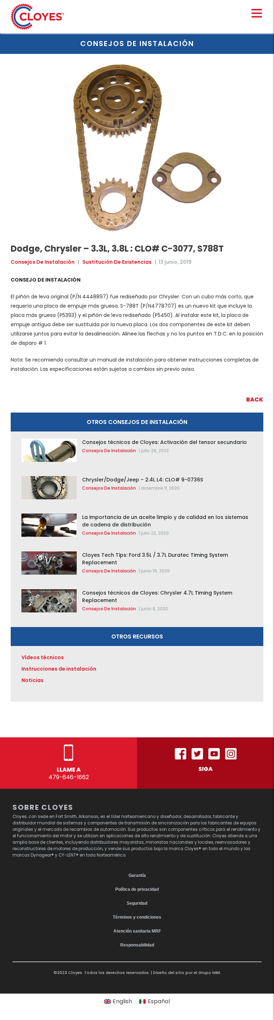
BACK (254, 399)
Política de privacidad (137, 889)
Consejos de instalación (43, 262)
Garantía (137, 875)
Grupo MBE (209, 972)
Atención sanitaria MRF (137, 931)
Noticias (32, 680)
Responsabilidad (137, 945)
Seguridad (137, 903)
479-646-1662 (69, 777)
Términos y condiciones (137, 917)
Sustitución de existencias (117, 262)
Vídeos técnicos (42, 657)
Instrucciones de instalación (58, 668)
